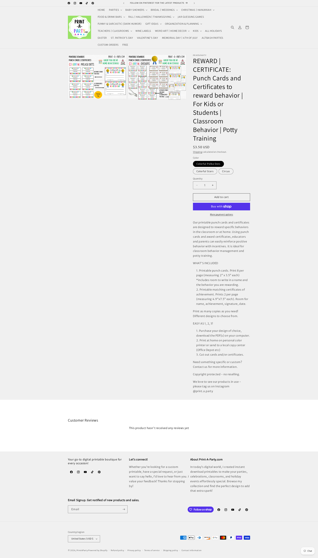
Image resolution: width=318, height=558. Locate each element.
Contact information (192, 550)
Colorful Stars (205, 171)
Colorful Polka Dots (208, 163)
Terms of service (152, 550)
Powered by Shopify (97, 550)
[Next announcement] (194, 3)
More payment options (221, 214)
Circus (226, 171)
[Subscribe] (123, 509)
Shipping (197, 152)
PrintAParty (82, 550)
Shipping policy (170, 550)
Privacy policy (134, 550)
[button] (115, 9)
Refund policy (117, 550)
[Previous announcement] (123, 3)
